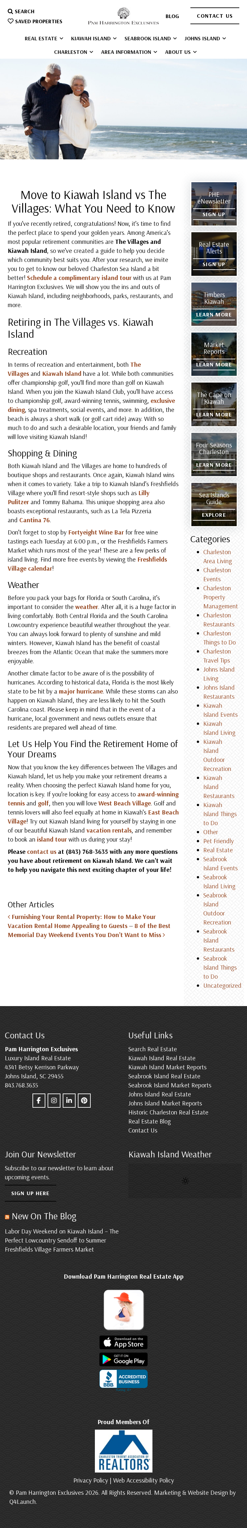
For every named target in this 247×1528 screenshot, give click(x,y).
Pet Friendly (218, 841)
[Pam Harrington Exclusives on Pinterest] (84, 1101)
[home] (123, 16)
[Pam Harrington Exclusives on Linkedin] (69, 1101)
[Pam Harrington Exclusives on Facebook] (38, 1101)
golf (43, 803)
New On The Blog (44, 1216)
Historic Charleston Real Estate (168, 1112)
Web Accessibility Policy (143, 1480)
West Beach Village (124, 803)
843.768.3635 (21, 1085)
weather (86, 607)
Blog (172, 16)
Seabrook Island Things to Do (220, 967)
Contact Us (215, 15)
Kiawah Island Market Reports (167, 1067)
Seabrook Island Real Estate (164, 1076)
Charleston (71, 51)
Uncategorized (222, 985)
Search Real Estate (152, 1049)
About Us (178, 51)
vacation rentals (109, 830)
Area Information (127, 51)
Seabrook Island (148, 38)
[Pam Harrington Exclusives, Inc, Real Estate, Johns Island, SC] (123, 1381)
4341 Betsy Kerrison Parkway (42, 1067)
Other (210, 832)
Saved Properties (38, 21)
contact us (41, 851)
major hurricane (81, 691)
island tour (52, 839)
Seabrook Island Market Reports (169, 1085)
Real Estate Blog (149, 1121)
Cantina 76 (34, 520)
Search (23, 11)
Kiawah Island (91, 38)
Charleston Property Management (220, 597)
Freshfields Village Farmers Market (49, 1249)
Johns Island (203, 38)
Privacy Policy (90, 1480)
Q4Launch (22, 1501)
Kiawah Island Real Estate (162, 1058)
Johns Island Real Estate (159, 1094)
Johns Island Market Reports (165, 1103)
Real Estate (42, 38)
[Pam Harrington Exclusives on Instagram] (54, 1101)
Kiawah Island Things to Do (220, 814)
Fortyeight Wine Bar (96, 532)
